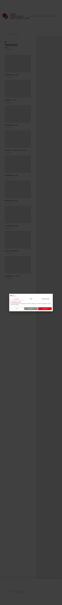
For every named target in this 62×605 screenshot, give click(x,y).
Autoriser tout (45, 308)
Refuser (17, 308)
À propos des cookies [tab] (45, 298)
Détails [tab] (31, 298)
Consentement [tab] (16, 298)
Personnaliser (30, 308)
